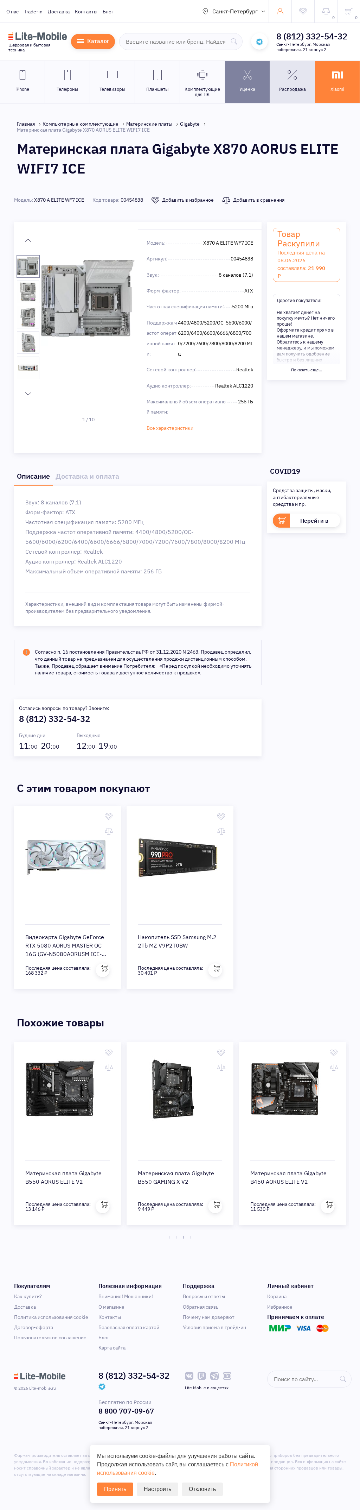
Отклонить (202, 1489)
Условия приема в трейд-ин (214, 1327)
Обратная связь (200, 1307)
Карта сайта (112, 1348)
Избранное (279, 1307)
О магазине (111, 1307)
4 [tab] (190, 1237)
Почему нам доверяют (208, 1317)
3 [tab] (183, 1237)
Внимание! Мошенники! (125, 1296)
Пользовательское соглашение (50, 1337)
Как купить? (28, 1296)
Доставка (59, 11)
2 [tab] (176, 1237)
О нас (12, 11)
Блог (108, 11)
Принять (115, 1489)
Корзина (277, 1296)
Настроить (157, 1489)
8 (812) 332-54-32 (311, 36)
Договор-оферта (33, 1327)
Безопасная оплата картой (128, 1327)
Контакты (86, 11)
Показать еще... (306, 369)
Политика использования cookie (51, 1317)
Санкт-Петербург (235, 11)
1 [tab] (169, 1237)
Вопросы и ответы (204, 1296)
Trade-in (33, 11)
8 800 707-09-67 (126, 1411)
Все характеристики (170, 428)
